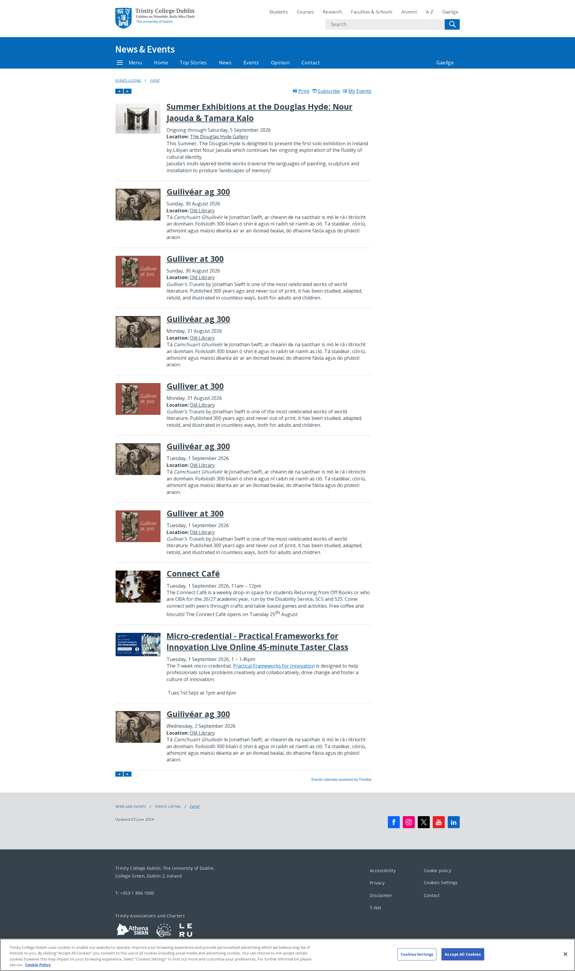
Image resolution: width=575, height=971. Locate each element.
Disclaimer (381, 895)
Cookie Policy (38, 964)
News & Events (145, 49)
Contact (311, 62)
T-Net (376, 907)
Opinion (280, 62)
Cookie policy (437, 870)
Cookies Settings (441, 882)
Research (332, 12)
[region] (287, 955)
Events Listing (128, 80)
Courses (305, 12)
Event (155, 80)
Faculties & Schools (371, 12)
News (225, 62)
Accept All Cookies (463, 954)
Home (161, 62)
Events (251, 62)
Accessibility (383, 870)
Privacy (377, 883)
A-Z (429, 12)
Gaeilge (450, 12)
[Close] (565, 954)
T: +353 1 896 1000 (134, 893)
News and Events (130, 806)
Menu (135, 62)
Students (278, 12)
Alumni (409, 12)
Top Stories (193, 62)
